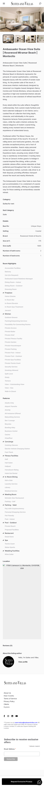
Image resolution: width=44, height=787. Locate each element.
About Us (7, 693)
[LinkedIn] (12, 716)
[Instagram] (8, 716)
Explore (7, 707)
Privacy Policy (9, 701)
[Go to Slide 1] (8, 39)
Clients (6, 704)
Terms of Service (10, 699)
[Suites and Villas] (8, 661)
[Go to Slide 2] (19, 39)
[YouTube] (16, 716)
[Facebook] (5, 716)
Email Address (10, 749)
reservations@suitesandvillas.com (26, 722)
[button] (22, 19)
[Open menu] (4, 3)
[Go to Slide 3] (30, 39)
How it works (9, 696)
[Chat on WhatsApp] (39, 782)
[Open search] (40, 3)
